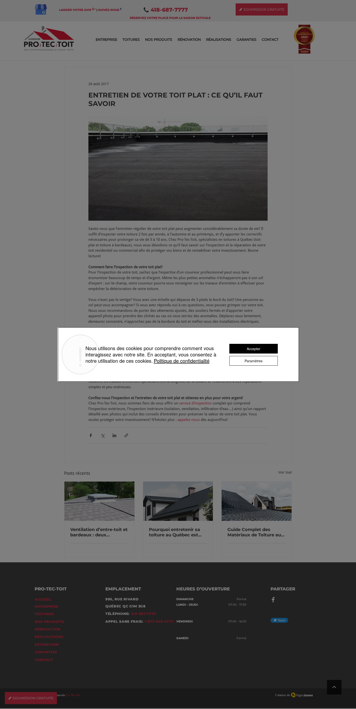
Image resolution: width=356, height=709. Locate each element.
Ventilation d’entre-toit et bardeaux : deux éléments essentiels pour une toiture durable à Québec (99, 532)
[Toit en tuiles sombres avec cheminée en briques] (178, 501)
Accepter (253, 348)
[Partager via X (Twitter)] (102, 435)
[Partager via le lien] (126, 435)
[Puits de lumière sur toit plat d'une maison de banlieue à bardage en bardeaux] (99, 501)
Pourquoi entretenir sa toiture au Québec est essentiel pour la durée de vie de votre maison (178, 532)
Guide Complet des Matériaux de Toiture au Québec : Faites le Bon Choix (254, 532)
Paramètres (254, 360)
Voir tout (285, 472)
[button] (106, 39)
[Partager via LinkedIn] (114, 435)
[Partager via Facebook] (90, 435)
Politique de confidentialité (181, 360)
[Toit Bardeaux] (257, 501)
